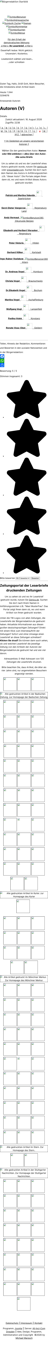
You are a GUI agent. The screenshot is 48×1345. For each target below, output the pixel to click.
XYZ (17, 134)
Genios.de (34, 599)
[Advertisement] (16, 76)
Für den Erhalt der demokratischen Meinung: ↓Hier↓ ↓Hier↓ (17, 42)
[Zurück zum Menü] (11, 23)
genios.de (42, 166)
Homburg (24, 271)
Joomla (18, 1328)
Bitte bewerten (7, 578)
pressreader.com (15, 170)
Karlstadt (24, 252)
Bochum (24, 290)
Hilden (24, 243)
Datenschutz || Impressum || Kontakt (24, 1323)
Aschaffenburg (24, 299)
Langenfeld (24, 309)
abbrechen (27, 134)
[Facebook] (24, 356)
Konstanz (24, 318)
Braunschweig (24, 281)
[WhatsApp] (24, 361)
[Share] (24, 365)
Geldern (24, 327)
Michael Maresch (24, 1338)
